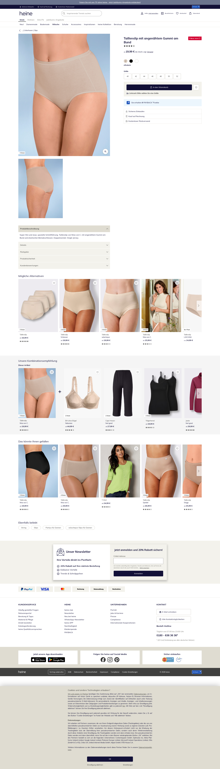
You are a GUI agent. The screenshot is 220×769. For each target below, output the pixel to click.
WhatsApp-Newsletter (74, 619)
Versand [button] (150, 52)
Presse (113, 616)
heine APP (68, 623)
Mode (22, 20)
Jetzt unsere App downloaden (48, 654)
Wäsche (55, 24)
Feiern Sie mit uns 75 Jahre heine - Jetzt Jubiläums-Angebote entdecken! (110, 2)
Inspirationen (89, 24)
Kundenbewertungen (29, 265)
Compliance (115, 619)
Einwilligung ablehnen (95, 765)
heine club (68, 610)
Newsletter (69, 613)
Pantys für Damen (53, 528)
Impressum (104, 672)
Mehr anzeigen (144, 568)
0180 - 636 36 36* (167, 635)
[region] (110, 727)
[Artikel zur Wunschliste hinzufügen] (196, 87)
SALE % (40, 20)
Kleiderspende (70, 629)
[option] (125, 61)
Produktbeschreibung (29, 229)
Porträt (113, 610)
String (23, 528)
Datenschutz (78, 672)
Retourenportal (24, 613)
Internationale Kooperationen (122, 623)
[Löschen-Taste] (99, 13)
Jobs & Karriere (116, 613)
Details (23, 245)
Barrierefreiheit (91, 672)
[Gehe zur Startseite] (26, 13)
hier (123, 706)
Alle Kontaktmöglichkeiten (173, 619)
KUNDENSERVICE (27, 604)
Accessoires (76, 24)
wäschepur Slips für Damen (80, 528)
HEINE (67, 604)
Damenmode (31, 24)
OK (110, 759)
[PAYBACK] (196, 7)
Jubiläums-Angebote (55, 20)
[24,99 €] (120, 471)
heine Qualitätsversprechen (30, 629)
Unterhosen (28, 30)
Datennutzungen (140, 694)
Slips (36, 30)
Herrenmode (130, 24)
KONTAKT (161, 604)
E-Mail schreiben (167, 612)
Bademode (45, 24)
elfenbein (127, 65)
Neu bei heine (70, 616)
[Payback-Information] (197, 672)
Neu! (22, 24)
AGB (69, 672)
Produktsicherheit (27, 258)
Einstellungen (128, 765)
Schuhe (65, 24)
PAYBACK (68, 632)
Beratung (118, 24)
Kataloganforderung (27, 626)
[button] (19, 30)
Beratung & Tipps (25, 616)
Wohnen (30, 20)
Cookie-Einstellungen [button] (130, 672)
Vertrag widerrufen (57, 672)
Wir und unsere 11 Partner (78, 694)
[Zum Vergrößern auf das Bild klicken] (105, 151)
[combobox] (86, 13)
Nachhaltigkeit (70, 626)
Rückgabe (24, 252)
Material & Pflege (25, 619)
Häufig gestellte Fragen (28, 610)
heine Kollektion (104, 24)
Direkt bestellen (25, 623)
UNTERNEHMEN (118, 604)
